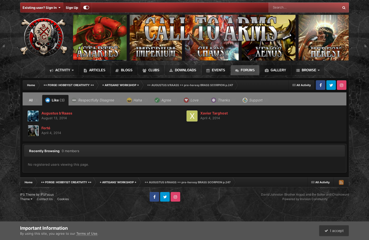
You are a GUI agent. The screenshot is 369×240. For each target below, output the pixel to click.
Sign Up (72, 8)
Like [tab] (58, 100)
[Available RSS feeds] (341, 182)
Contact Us (45, 199)
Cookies (63, 199)
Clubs (153, 70)
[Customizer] (86, 8)
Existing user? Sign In (40, 8)
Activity (62, 70)
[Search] (344, 8)
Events (218, 70)
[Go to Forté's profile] (33, 130)
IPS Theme (27, 194)
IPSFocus (47, 194)
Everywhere (323, 7)
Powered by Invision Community (305, 199)
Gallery (278, 70)
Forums (247, 70)
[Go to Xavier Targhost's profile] (192, 116)
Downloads (185, 70)
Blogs (126, 70)
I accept (336, 230)
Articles (96, 70)
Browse (308, 70)
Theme (25, 199)
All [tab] (33, 100)
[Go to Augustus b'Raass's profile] (33, 116)
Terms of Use (86, 233)
